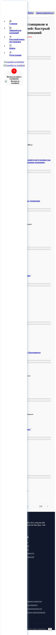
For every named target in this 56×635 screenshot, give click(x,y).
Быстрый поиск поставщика (16, 40)
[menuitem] (16, 22)
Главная (13, 23)
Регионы (12, 58)
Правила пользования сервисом (27, 601)
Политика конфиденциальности (27, 609)
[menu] (14, 39)
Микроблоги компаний (15, 31)
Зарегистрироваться (44, 13)
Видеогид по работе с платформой (14, 78)
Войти (12, 48)
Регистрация (15, 55)
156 (40, 506)
